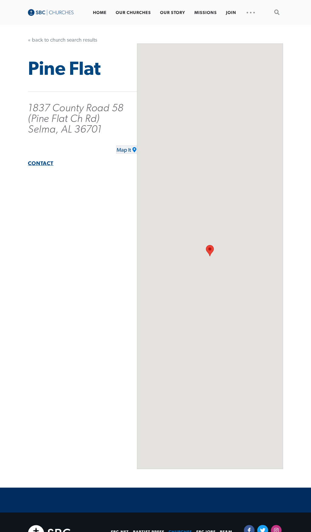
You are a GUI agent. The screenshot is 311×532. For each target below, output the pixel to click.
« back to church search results (62, 40)
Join (231, 13)
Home (100, 13)
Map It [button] (124, 150)
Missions (205, 13)
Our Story (172, 13)
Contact (40, 163)
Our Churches (133, 13)
